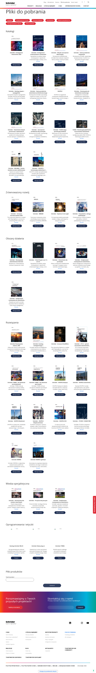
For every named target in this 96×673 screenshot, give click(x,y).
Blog (45, 2)
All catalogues (68, 637)
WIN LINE (55, 666)
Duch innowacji (9, 634)
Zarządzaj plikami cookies (67, 666)
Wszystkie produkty (51, 632)
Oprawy (47, 634)
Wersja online (16, 65)
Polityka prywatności (13, 666)
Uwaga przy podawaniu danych (48, 671)
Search (88, 2)
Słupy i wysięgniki (49, 639)
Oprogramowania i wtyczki (14, 23)
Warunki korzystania (44, 666)
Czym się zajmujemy (49, 6)
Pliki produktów (30, 23)
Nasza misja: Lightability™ (12, 637)
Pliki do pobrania (65, 2)
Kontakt (86, 6)
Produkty (30, 6)
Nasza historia (9, 639)
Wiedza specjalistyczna (64, 20)
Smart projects (9, 651)
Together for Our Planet (33, 657)
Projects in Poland (10, 653)
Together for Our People (13, 657)
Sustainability (29, 653)
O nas (60, 6)
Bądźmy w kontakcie (14, 607)
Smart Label (74, 2)
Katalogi (9, 20)
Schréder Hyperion (10, 644)
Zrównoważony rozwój (22, 20)
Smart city (28, 651)
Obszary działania (37, 20)
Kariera (57, 2)
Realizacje (39, 6)
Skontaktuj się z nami (94, 504)
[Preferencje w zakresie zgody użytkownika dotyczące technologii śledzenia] (93, 670)
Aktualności (51, 2)
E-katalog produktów (70, 634)
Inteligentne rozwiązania (50, 642)
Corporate (47, 651)
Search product (10, 577)
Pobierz (16, 558)
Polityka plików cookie (28, 666)
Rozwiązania (50, 20)
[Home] (11, 4)
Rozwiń (38, 61)
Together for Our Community (70, 649)
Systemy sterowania (50, 637)
